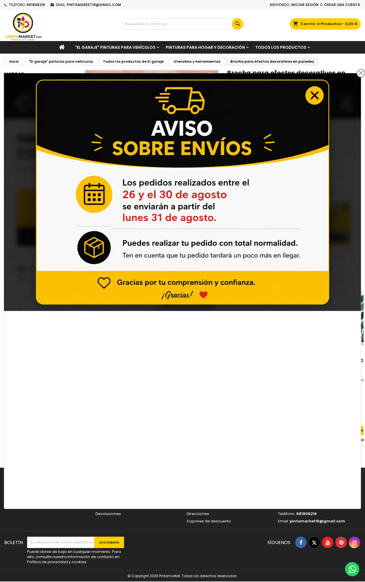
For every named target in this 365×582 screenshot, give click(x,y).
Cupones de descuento (209, 521)
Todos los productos (280, 47)
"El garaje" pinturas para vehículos (115, 47)
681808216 (36, 4)
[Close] (361, 73)
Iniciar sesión (305, 4)
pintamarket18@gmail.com (94, 4)
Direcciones (198, 513)
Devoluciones (108, 513)
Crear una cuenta (342, 4)
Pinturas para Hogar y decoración (205, 47)
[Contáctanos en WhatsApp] (352, 569)
